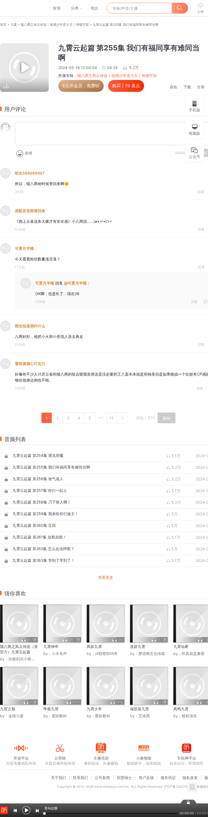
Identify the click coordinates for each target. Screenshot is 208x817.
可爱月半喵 (24, 248)
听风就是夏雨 (193, 653)
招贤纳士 (124, 777)
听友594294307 (29, 173)
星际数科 (59, 715)
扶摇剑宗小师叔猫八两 (27, 659)
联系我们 (80, 777)
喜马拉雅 (21, 8)
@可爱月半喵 (75, 283)
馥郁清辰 (189, 715)
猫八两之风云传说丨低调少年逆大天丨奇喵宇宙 (55, 24)
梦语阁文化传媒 (151, 653)
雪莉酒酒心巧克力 (30, 363)
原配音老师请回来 (30, 210)
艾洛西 (144, 715)
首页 (3, 24)
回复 (201, 192)
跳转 (166, 418)
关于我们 (58, 777)
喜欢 (173, 87)
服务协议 (168, 777)
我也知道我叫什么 (30, 326)
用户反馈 (146, 777)
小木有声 (59, 653)
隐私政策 (190, 777)
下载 (187, 87)
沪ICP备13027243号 (179, 786)
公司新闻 (102, 777)
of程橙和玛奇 (106, 653)
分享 (200, 87)
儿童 (13, 24)
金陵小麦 (16, 715)
